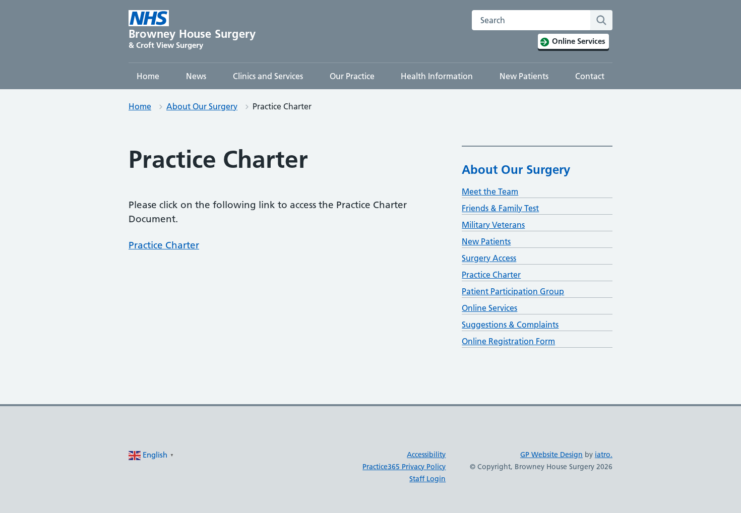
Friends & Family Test (500, 208)
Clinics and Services (268, 76)
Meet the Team (490, 191)
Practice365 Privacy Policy (404, 466)
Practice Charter (164, 245)
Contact (589, 76)
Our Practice (352, 76)
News (196, 76)
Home (148, 76)
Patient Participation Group (513, 291)
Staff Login (427, 478)
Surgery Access (489, 258)
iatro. (603, 454)
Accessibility (426, 454)
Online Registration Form (508, 341)
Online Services (489, 308)
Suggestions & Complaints (510, 324)
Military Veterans (493, 225)
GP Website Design (551, 454)
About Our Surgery (201, 106)
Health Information (437, 76)
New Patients (524, 76)
